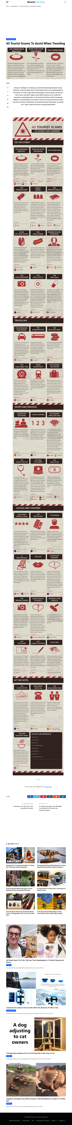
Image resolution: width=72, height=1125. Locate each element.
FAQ (33, 1120)
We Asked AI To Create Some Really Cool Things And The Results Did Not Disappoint (20, 866)
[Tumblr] (7, 99)
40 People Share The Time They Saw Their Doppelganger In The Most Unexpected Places (35, 961)
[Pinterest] (7, 95)
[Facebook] (7, 87)
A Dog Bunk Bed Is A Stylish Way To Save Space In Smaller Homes (51, 889)
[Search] (65, 2)
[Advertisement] (36, 22)
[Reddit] (7, 103)
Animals (9, 1056)
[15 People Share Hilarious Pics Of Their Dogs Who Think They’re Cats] (36, 1034)
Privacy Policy (26, 1120)
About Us (54, 1120)
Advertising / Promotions (42, 1120)
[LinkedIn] (7, 106)
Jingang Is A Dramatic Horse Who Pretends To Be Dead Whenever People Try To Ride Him (35, 1100)
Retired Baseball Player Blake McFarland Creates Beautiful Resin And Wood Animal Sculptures (51, 866)
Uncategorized (14, 6)
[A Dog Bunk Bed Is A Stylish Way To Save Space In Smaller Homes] (51, 878)
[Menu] (7, 2)
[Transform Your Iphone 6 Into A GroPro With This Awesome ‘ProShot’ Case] (36, 988)
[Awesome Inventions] (36, 2)
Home (7, 6)
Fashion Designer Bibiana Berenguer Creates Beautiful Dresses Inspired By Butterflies (19, 889)
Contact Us (62, 1120)
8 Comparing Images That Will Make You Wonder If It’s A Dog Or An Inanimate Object (50, 808)
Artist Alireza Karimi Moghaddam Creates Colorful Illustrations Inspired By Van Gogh (49, 912)
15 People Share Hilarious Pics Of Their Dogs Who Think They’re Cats (30, 1053)
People (9, 965)
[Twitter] (7, 91)
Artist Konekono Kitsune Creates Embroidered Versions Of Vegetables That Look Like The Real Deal (20, 913)
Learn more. (48, 786)
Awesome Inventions (14, 1120)
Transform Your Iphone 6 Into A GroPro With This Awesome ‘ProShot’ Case (32, 1008)
